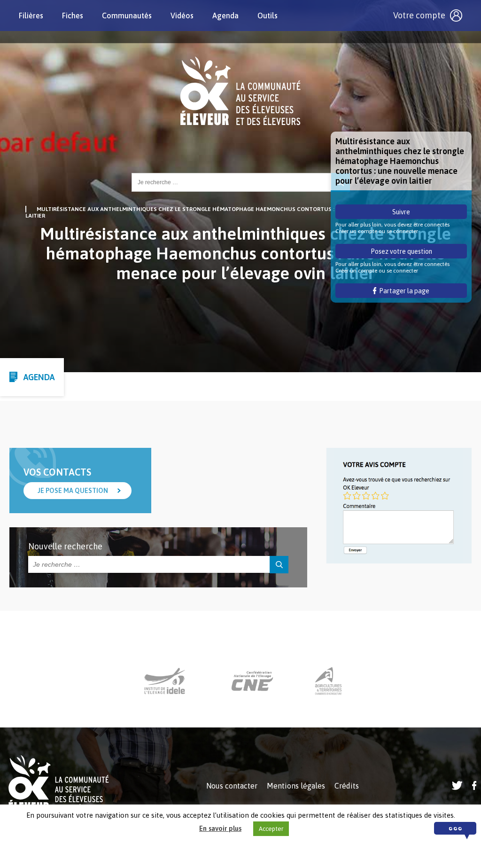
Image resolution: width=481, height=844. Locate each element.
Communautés (127, 15)
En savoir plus (220, 828)
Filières (31, 15)
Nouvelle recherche (65, 546)
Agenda (225, 15)
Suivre (401, 212)
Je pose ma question (73, 490)
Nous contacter (231, 785)
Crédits (346, 785)
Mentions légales (296, 785)
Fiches (72, 15)
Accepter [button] (271, 828)
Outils (267, 15)
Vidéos (182, 15)
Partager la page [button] (402, 291)
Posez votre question (401, 251)
